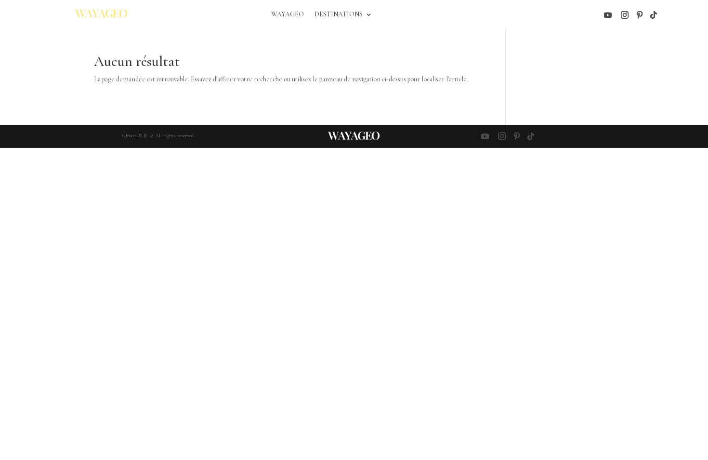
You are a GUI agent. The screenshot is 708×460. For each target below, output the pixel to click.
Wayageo (287, 14)
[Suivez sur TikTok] (653, 15)
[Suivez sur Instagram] (624, 15)
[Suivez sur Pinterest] (639, 15)
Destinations (339, 14)
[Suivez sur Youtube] (608, 15)
